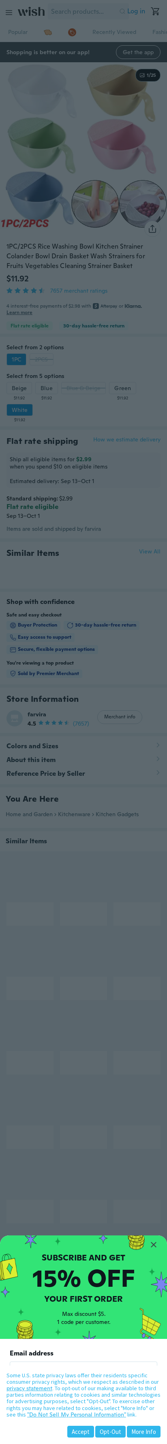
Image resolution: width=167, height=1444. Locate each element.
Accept (81, 1432)
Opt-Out (110, 1432)
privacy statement (29, 1388)
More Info (143, 1432)
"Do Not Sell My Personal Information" (76, 1414)
